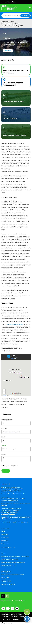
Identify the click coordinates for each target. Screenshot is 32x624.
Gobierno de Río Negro (7, 21)
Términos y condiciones (19, 616)
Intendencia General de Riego (9, 559)
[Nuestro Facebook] (3, 608)
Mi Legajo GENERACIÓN (8, 584)
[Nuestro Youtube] (17, 608)
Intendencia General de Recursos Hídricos (13, 562)
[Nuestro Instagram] (12, 608)
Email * (3, 437)
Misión (3, 531)
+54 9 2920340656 (13, 510)
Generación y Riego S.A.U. (8, 565)
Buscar (26, 15)
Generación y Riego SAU (15, 324)
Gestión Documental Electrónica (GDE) (12, 575)
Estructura (4, 534)
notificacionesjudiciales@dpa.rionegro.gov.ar (14, 522)
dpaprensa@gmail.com (8, 514)
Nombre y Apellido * (7, 419)
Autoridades (5, 537)
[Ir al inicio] (12, 7)
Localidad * (4, 428)
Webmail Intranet (6, 581)
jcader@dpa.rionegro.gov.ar (9, 500)
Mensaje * (4, 454)
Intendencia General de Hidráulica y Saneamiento (15, 556)
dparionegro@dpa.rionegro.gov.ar (11, 490)
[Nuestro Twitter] (8, 608)
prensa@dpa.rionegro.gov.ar (9, 512)
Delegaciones (5, 544)
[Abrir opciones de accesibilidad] (27, 612)
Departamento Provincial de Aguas (11, 24)
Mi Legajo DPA (5, 578)
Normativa (4, 540)
